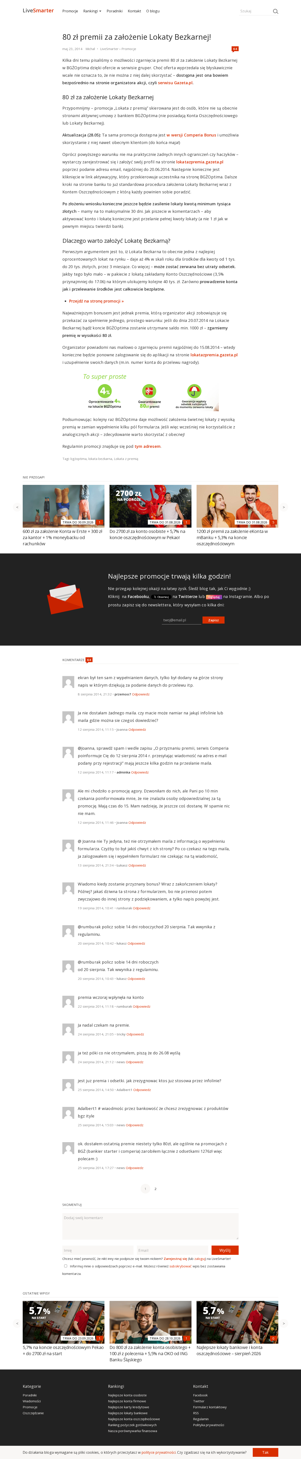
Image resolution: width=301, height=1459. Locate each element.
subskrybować (180, 1266)
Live (38, 10)
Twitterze (187, 596)
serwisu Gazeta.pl (175, 82)
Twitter (198, 1401)
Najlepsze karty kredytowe (128, 1407)
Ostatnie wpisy (36, 1293)
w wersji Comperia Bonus (191, 135)
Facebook (200, 1395)
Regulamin (201, 1419)
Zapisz (213, 620)
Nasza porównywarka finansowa (132, 1431)
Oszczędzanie (33, 1413)
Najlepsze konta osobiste (127, 1395)
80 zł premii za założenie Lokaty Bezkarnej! (136, 37)
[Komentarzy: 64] (235, 48)
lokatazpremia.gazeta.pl (199, 161)
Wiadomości (32, 1401)
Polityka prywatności (208, 1425)
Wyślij (224, 1250)
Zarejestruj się (175, 1258)
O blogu (153, 11)
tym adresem (148, 446)
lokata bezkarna (100, 458)
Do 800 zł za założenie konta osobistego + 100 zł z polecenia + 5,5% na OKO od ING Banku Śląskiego (150, 1353)
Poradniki (115, 11)
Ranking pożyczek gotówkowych (132, 1425)
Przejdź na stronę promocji (95, 301)
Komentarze (73, 660)
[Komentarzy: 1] (99, 522)
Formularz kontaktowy (210, 1407)
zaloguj (199, 1258)
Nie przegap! (34, 477)
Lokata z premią (126, 458)
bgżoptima (79, 458)
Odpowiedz (141, 694)
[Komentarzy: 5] (273, 522)
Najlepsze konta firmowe (127, 1401)
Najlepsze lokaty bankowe (128, 1413)
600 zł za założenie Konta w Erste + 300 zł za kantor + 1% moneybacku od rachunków (62, 537)
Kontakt (134, 11)
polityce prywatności (158, 1452)
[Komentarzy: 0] (273, 1338)
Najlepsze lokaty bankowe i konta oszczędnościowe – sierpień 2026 (229, 1350)
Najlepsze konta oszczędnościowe (134, 1419)
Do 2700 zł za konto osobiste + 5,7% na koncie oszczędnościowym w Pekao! (147, 534)
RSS (196, 1413)
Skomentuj (72, 1204)
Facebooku (138, 596)
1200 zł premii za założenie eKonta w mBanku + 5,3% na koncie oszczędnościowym (232, 537)
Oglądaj (214, 597)
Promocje (70, 11)
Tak (265, 1452)
